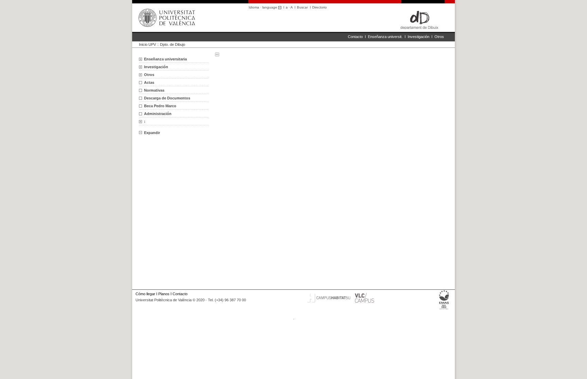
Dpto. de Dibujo (172, 44)
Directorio (319, 7)
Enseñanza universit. (385, 37)
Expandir (152, 133)
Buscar (302, 7)
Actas (149, 82)
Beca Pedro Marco (160, 106)
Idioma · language (263, 7)
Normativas (154, 90)
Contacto (355, 37)
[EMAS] (444, 309)
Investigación (418, 37)
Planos (164, 294)
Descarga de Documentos (167, 98)
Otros (439, 37)
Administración (158, 114)
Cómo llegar (145, 294)
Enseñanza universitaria (165, 59)
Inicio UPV (147, 44)
